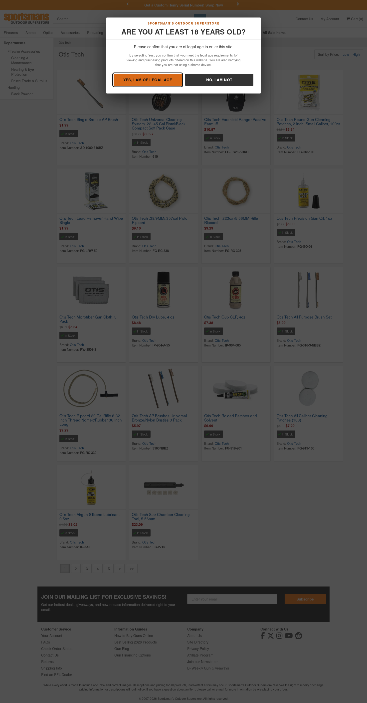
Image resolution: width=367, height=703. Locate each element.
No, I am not (219, 79)
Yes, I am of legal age (147, 79)
